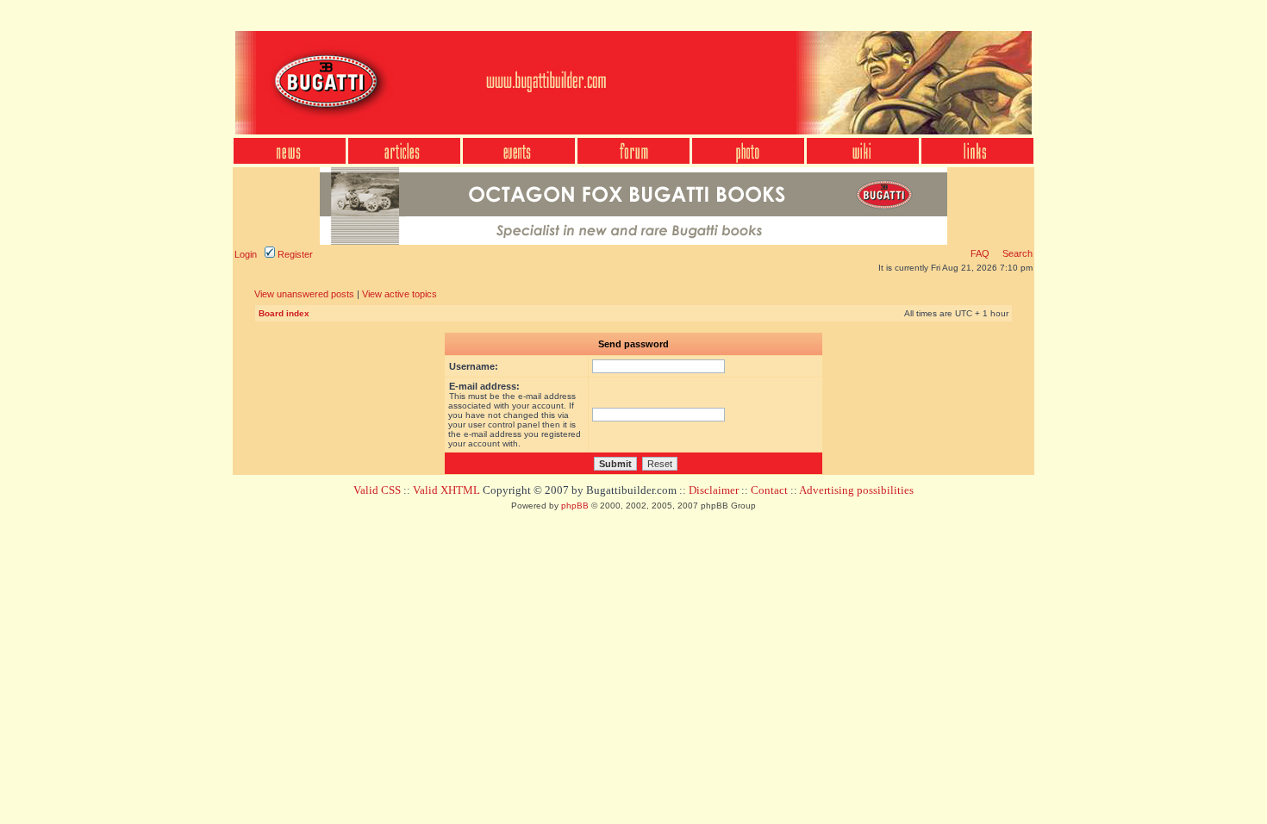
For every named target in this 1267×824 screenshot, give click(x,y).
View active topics (399, 294)
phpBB (575, 505)
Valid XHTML (446, 490)
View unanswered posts (304, 294)
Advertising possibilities (856, 490)
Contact (769, 490)
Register (294, 254)
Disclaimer (714, 490)
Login (245, 254)
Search (1016, 253)
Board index (284, 313)
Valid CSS (377, 490)
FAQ (980, 253)
